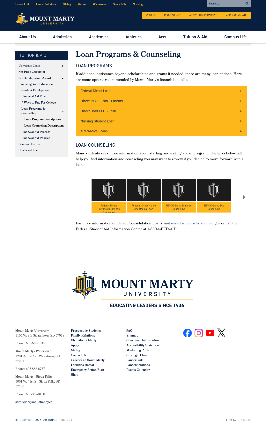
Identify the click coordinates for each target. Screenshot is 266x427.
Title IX (231, 420)
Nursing (138, 5)
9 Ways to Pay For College (38, 102)
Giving (67, 5)
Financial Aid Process (35, 132)
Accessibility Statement (143, 345)
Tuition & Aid (195, 37)
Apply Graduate (236, 15)
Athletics (134, 37)
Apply (75, 345)
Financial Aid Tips (33, 96)
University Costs (29, 66)
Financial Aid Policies (35, 138)
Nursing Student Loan (97, 121)
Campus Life (235, 37)
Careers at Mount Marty (88, 360)
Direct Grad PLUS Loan (98, 111)
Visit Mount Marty (83, 340)
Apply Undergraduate (203, 15)
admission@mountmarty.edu (34, 402)
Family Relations (83, 335)
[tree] (41, 108)
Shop (74, 375)
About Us (27, 37)
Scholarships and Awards (35, 78)
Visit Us (151, 15)
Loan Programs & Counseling (33, 111)
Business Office (28, 150)
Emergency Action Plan (87, 370)
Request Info (172, 15)
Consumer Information (142, 340)
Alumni (81, 5)
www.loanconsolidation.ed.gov (195, 224)
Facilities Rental (82, 365)
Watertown (100, 5)
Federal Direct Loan (95, 90)
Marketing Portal (138, 350)
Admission (62, 37)
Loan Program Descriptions (42, 119)
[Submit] (229, 3)
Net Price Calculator (31, 72)
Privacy (245, 420)
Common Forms (29, 144)
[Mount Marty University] (45, 19)
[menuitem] (27, 37)
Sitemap (132, 335)
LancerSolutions (46, 5)
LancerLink (22, 5)
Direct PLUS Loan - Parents (102, 100)
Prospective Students (86, 331)
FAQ (129, 331)
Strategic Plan (136, 355)
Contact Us (78, 355)
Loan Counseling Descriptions (44, 125)
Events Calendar (138, 370)
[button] (63, 66)
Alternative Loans (94, 131)
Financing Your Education (35, 84)
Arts (162, 37)
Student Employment (35, 90)
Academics (98, 37)
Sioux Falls (119, 5)
